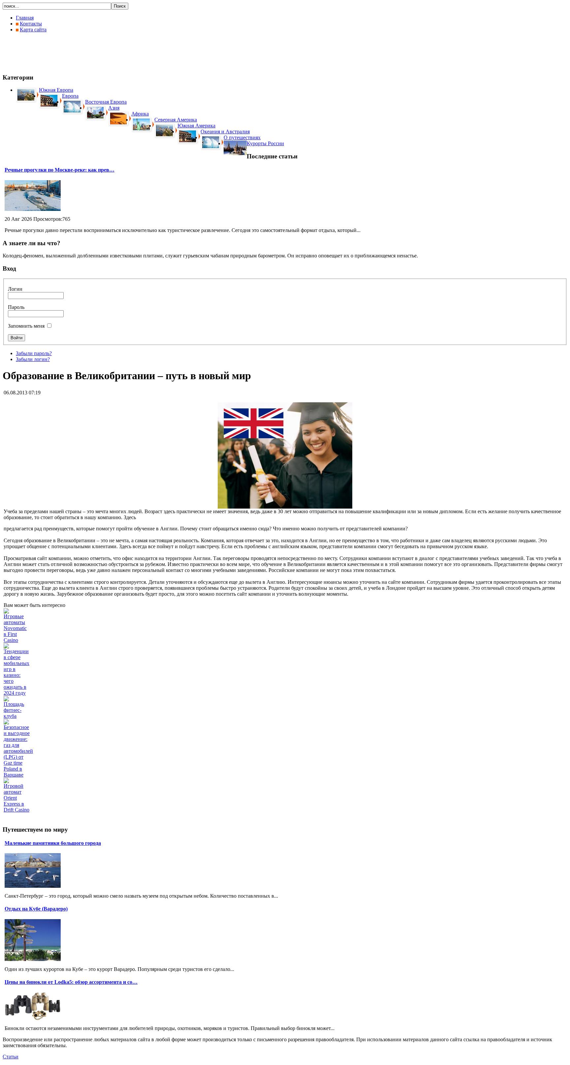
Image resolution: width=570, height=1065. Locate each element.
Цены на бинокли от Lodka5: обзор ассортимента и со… (71, 982)
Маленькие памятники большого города (53, 843)
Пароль (16, 307)
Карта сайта (33, 29)
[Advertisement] (123, 53)
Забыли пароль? (34, 353)
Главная (25, 17)
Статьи (10, 1056)
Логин (15, 289)
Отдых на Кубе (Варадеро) (36, 909)
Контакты (31, 23)
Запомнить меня (26, 326)
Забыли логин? (33, 359)
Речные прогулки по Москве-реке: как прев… (59, 170)
